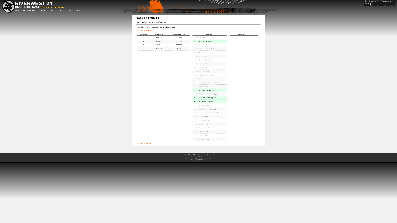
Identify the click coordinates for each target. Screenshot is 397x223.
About (43, 11)
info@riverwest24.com (198, 160)
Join (70, 11)
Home (16, 11)
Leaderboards (30, 11)
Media (53, 11)
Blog (62, 11)
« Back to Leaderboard (143, 143)
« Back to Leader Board (144, 30)
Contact (80, 11)
